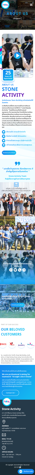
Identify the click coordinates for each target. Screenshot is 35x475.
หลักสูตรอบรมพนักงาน (25, 361)
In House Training (9, 357)
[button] (31, 5)
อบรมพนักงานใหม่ (7, 355)
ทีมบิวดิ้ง (13, 355)
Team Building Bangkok (9, 359)
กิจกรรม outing (17, 357)
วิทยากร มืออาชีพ (25, 357)
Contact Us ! (10, 393)
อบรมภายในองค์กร (15, 363)
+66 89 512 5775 (7, 444)
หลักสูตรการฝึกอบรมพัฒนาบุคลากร (12, 361)
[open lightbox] (17, 55)
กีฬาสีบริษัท (18, 359)
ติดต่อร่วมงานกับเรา (9, 153)
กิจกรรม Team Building (21, 355)
